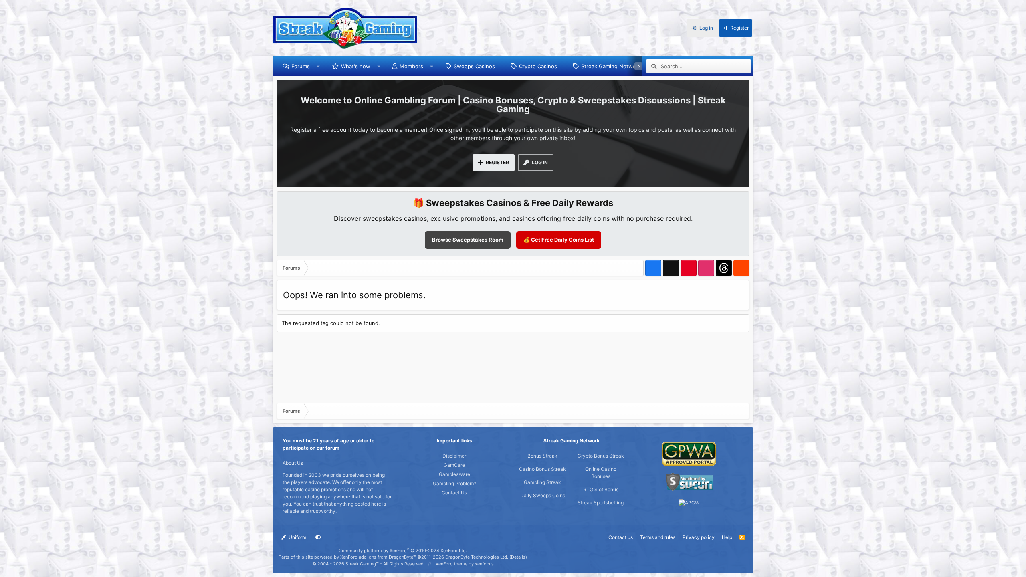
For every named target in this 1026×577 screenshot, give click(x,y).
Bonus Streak (542, 456)
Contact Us (454, 493)
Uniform (296, 537)
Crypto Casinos (538, 66)
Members (411, 66)
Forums (300, 66)
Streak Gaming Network (611, 66)
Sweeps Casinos (474, 66)
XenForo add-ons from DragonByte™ (378, 557)
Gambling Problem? (454, 483)
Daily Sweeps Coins (542, 495)
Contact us (620, 537)
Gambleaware (454, 474)
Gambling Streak (542, 482)
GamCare (454, 465)
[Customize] (318, 537)
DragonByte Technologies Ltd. (476, 557)
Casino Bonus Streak (542, 469)
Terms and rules (657, 537)
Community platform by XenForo (403, 550)
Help (727, 537)
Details (518, 557)
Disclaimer (454, 456)
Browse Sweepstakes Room (467, 239)
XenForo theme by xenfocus (465, 564)
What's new (355, 66)
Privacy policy (699, 537)
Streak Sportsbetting (601, 503)
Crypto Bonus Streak (601, 456)
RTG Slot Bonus (600, 489)
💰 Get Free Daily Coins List (558, 239)
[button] (318, 66)
